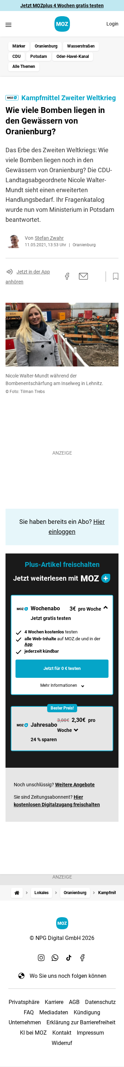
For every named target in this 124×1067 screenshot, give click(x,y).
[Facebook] (82, 957)
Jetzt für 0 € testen (62, 668)
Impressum (90, 1032)
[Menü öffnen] (8, 24)
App (28, 644)
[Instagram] (41, 957)
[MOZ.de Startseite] (62, 24)
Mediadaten (53, 1012)
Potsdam (38, 56)
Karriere (54, 1002)
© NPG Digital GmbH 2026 (62, 938)
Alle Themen (23, 66)
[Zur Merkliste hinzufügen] (113, 276)
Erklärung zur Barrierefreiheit (80, 1022)
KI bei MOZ (33, 1032)
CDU (16, 56)
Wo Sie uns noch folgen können (68, 976)
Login (112, 24)
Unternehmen (25, 1022)
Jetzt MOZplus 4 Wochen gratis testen (62, 5)
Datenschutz (100, 1002)
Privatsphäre (24, 1002)
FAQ (29, 1012)
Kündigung (87, 1012)
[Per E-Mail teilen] (83, 276)
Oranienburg (46, 46)
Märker (18, 46)
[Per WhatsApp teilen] (96, 276)
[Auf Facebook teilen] (67, 276)
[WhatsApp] (55, 957)
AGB (74, 1002)
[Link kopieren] (55, 276)
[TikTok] (68, 957)
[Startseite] (17, 893)
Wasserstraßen (81, 46)
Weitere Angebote (75, 784)
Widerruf (62, 1043)
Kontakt (61, 1032)
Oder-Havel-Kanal (72, 56)
